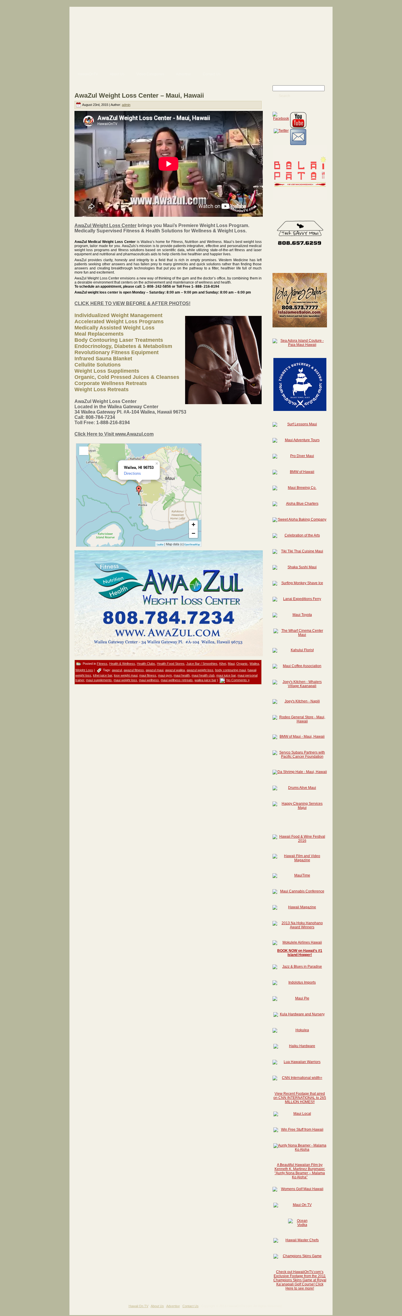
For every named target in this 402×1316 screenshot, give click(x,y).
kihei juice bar (102, 675)
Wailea (254, 663)
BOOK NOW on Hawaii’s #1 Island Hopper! (299, 953)
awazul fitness (134, 670)
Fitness (102, 663)
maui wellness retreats (177, 680)
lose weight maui (125, 675)
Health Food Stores (171, 663)
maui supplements (99, 680)
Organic (242, 663)
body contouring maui (230, 670)
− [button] (193, 533)
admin (126, 104)
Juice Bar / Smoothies (201, 663)
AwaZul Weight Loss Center (105, 225)
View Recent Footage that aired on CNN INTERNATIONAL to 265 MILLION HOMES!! (299, 1098)
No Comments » (238, 680)
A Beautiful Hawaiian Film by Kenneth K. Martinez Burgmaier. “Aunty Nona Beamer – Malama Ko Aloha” (300, 1171)
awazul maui (154, 670)
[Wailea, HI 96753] (139, 490)
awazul (117, 670)
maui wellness (149, 680)
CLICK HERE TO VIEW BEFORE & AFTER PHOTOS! (132, 303)
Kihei (222, 663)
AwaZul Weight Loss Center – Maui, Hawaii (139, 95)
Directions (132, 473)
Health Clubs (146, 663)
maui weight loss (125, 680)
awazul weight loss (200, 670)
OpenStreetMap (192, 544)
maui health (182, 675)
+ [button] (193, 524)
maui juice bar (226, 675)
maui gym (165, 675)
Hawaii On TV (138, 1306)
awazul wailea (175, 670)
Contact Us (190, 1306)
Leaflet (160, 544)
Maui (231, 663)
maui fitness (147, 675)
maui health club (203, 675)
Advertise (173, 1306)
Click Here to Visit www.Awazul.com (114, 434)
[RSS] (76, 1308)
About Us (157, 1306)
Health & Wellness (122, 663)
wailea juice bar (205, 680)
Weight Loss (84, 670)
